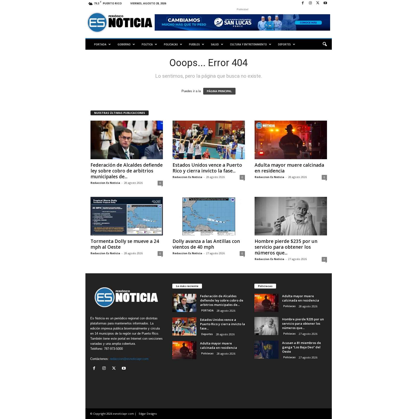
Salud (215, 44)
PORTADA (100, 44)
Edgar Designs (148, 413)
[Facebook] (303, 3)
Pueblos (194, 44)
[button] (324, 44)
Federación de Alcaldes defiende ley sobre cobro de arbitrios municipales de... (126, 171)
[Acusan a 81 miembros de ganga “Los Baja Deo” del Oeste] (266, 350)
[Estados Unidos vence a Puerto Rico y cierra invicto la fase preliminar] (209, 140)
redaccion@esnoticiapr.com (129, 359)
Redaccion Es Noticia (105, 183)
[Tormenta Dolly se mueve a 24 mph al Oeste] (126, 216)
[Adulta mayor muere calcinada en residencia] (291, 140)
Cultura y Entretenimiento (248, 44)
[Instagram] (310, 3)
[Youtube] (325, 3)
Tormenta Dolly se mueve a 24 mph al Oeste (124, 244)
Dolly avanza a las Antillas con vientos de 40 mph (206, 244)
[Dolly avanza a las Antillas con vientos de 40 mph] (209, 216)
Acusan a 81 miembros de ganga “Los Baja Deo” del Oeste (301, 347)
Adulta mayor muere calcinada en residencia (289, 168)
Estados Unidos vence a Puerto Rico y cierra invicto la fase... (207, 168)
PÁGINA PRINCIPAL (219, 91)
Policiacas (171, 44)
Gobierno (124, 44)
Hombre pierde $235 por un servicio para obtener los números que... (286, 247)
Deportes (284, 44)
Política (147, 44)
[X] (318, 3)
